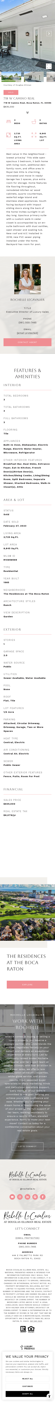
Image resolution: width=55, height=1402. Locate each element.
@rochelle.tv (27, 1188)
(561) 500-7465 (28, 322)
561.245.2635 (36, 1321)
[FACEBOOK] (43, 1197)
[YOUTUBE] (12, 1197)
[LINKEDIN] (27, 1197)
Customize (27, 1386)
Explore (27, 984)
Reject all (27, 1379)
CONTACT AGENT (27, 342)
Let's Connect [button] (27, 1146)
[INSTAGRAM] (20, 1197)
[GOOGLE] (35, 1197)
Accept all (27, 1394)
